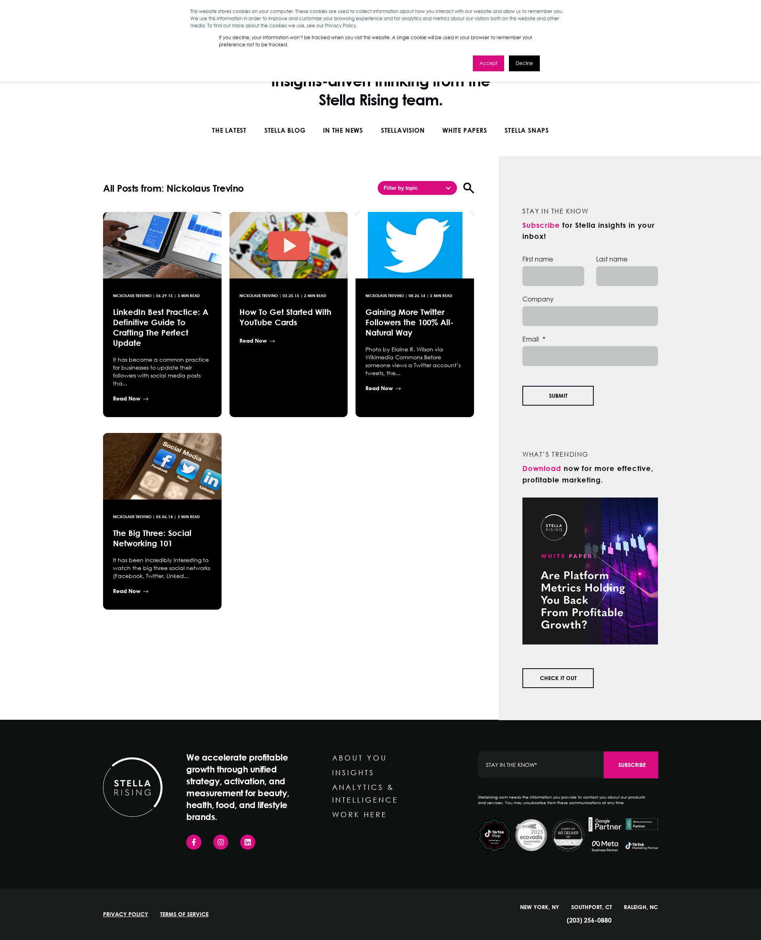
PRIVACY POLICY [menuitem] (125, 914)
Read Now (126, 398)
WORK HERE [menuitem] (359, 814)
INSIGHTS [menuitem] (353, 772)
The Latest (229, 130)
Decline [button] (524, 63)
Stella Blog (285, 130)
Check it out (558, 678)
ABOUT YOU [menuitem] (359, 757)
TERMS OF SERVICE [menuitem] (184, 914)
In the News (343, 130)
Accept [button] (488, 63)
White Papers (464, 130)
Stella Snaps (527, 130)
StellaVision (403, 130)
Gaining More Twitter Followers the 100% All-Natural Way (409, 322)
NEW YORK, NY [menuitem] (539, 907)
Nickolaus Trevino (132, 295)
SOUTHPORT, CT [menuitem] (591, 907)
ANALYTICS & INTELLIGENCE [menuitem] (365, 793)
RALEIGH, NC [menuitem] (641, 907)
